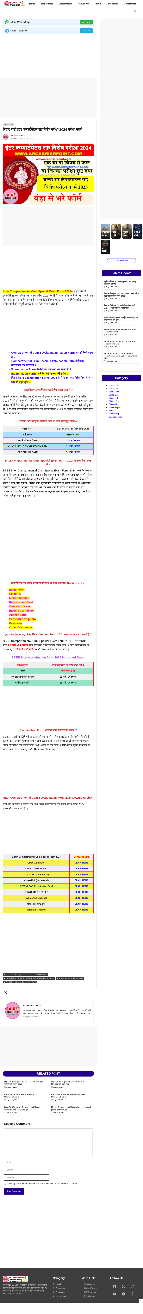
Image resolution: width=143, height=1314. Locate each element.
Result (98, 4)
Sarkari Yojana (90, 1288)
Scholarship (112, 4)
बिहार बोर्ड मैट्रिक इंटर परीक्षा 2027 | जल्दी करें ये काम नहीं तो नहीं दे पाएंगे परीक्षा (23, 1083)
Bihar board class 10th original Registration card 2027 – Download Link (120, 355)
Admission (113, 385)
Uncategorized (115, 417)
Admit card (60, 1292)
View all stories (121, 260)
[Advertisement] (48, 57)
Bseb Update (46, 4)
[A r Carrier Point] (14, 4)
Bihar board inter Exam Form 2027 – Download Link (21, 1095)
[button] (135, 11)
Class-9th (113, 404)
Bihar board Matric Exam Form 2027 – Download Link (69, 1095)
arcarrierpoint (19, 135)
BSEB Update (90, 1292)
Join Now (86, 22)
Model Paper (130, 4)
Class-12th (114, 401)
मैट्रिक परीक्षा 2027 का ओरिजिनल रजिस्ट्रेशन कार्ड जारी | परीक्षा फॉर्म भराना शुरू (71, 1108)
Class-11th (113, 398)
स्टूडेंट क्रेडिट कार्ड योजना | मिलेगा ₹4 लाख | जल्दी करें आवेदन (120, 282)
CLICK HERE (73, 440)
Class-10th (114, 395)
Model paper (90, 1296)
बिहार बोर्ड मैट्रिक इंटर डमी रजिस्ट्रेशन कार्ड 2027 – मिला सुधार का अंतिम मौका (70, 1083)
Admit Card (83, 4)
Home (32, 4)
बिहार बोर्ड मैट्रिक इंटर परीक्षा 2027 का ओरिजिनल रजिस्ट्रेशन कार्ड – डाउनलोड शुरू (22, 1108)
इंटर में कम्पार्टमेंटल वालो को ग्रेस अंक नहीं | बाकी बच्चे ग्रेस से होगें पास (121, 318)
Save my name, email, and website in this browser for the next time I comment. (43, 1183)
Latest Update (65, 4)
